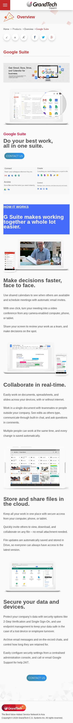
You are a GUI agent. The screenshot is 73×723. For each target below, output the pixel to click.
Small (6, 37)
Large (23, 37)
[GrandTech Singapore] (41, 5)
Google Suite (42, 29)
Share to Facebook (34, 37)
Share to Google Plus (51, 37)
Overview (28, 29)
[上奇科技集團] (14, 707)
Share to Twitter (43, 37)
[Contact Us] (14, 159)
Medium (15, 37)
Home (6, 29)
